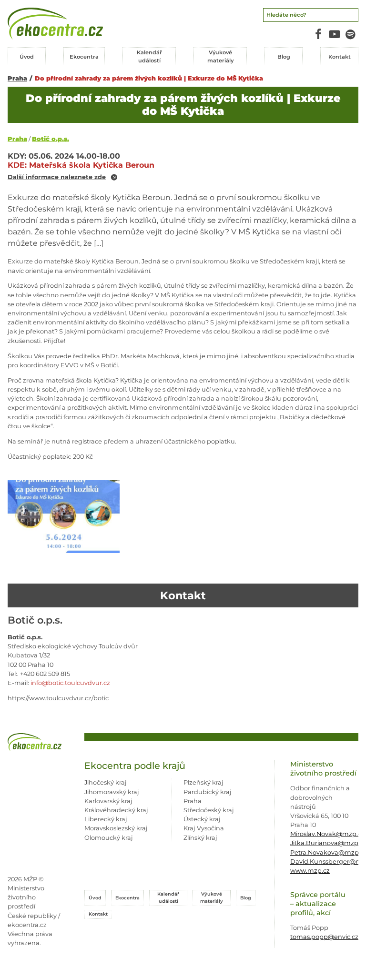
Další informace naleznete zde (57, 177)
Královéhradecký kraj (116, 810)
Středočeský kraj (208, 810)
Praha (17, 78)
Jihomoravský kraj (111, 792)
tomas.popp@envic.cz (324, 936)
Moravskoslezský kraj (116, 828)
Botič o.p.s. (50, 138)
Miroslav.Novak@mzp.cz (327, 833)
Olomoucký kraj (108, 837)
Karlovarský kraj (108, 801)
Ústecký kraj (202, 819)
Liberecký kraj (105, 819)
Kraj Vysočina (203, 828)
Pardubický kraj (207, 792)
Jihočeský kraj (105, 782)
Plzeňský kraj (203, 782)
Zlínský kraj (200, 837)
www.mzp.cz (310, 870)
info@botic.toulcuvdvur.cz (70, 682)
